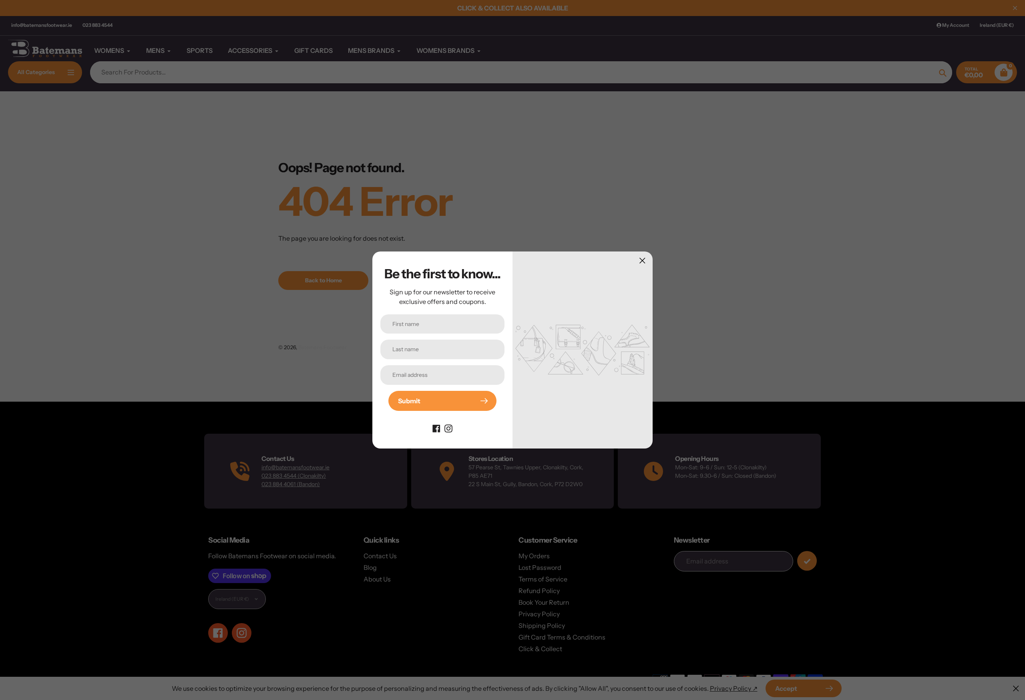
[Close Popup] (642, 260)
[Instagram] (448, 428)
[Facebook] (436, 428)
